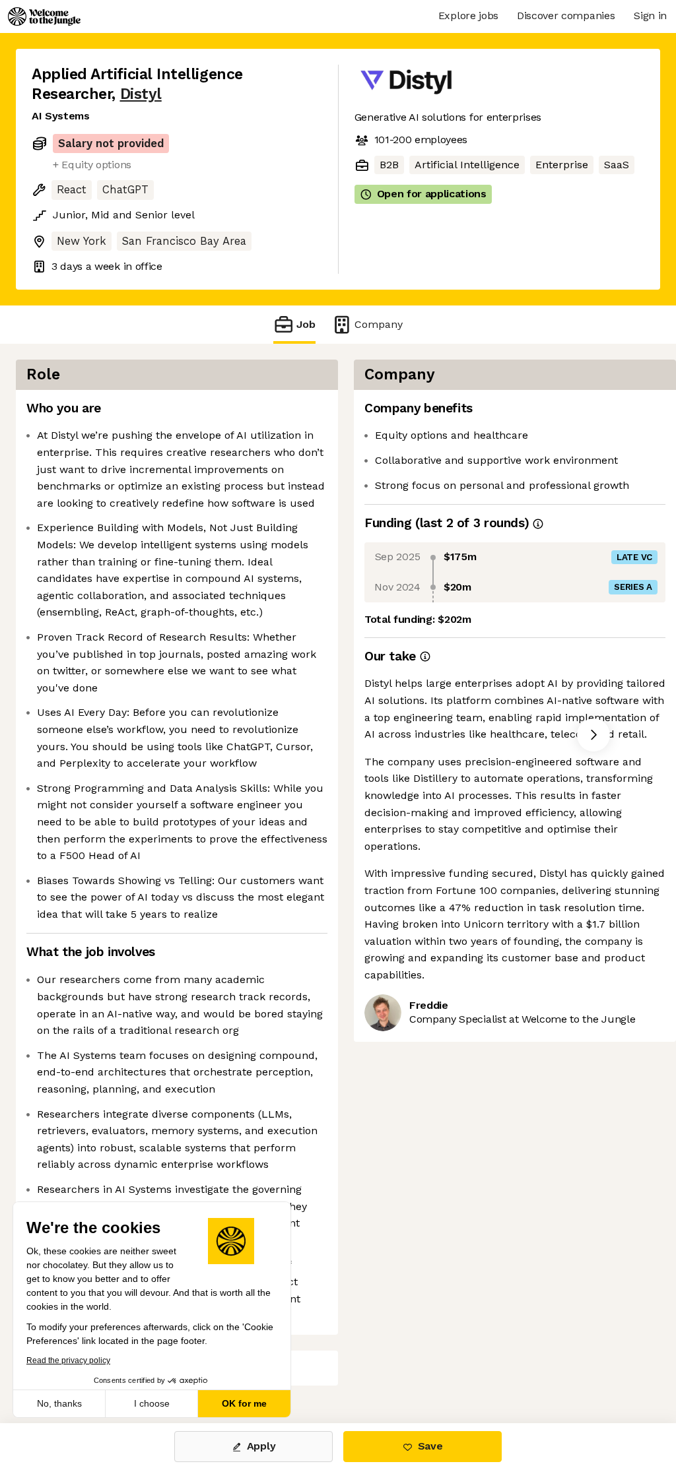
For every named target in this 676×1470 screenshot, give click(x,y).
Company (379, 324)
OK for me (244, 1403)
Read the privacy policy (68, 1360)
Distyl (141, 94)
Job (306, 324)
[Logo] (44, 16)
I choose (152, 1403)
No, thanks (59, 1403)
